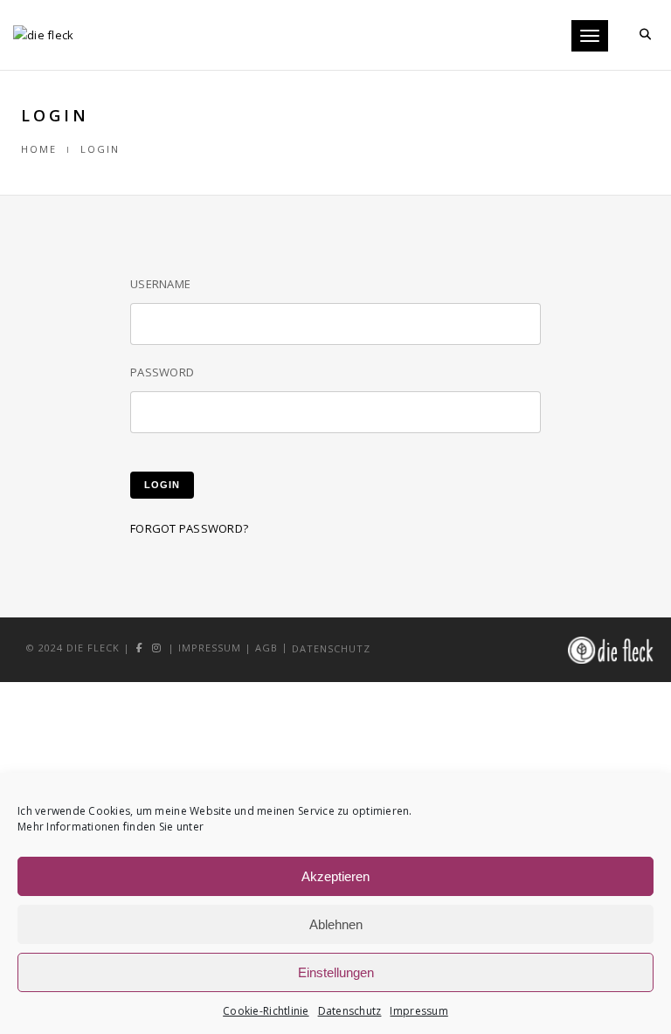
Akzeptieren (335, 876)
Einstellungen (336, 972)
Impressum (418, 1010)
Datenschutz (350, 1010)
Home (39, 148)
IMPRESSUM (209, 647)
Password (162, 372)
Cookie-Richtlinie (265, 1010)
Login (162, 484)
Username (160, 284)
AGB (266, 647)
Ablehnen (336, 924)
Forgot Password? (189, 528)
